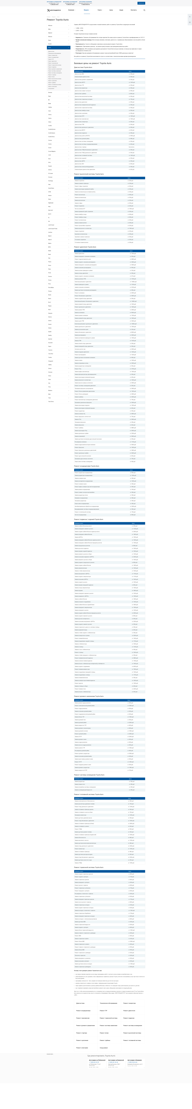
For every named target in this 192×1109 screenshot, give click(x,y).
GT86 (49, 191)
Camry (49, 114)
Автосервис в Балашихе (135, 1060)
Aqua (49, 40)
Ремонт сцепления (82, 1040)
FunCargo (50, 180)
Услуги (100, 10)
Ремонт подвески (128, 1018)
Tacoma (50, 350)
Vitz (49, 383)
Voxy (49, 386)
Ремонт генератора (129, 1003)
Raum (49, 298)
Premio (50, 276)
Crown (49, 147)
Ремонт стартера (81, 1033)
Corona (50, 140)
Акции (121, 10)
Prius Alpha (51, 287)
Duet (49, 158)
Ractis (49, 294)
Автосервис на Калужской (116, 1060)
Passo (49, 261)
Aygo (49, 96)
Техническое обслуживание (108, 1003)
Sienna (50, 317)
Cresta (49, 144)
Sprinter (50, 339)
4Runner (50, 25)
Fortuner (50, 177)
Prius (49, 283)
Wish (49, 394)
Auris (49, 47)
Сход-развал (104, 1048)
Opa (49, 258)
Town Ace (50, 353)
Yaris (49, 397)
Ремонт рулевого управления (85, 1025)
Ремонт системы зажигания (108, 1025)
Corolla (50, 125)
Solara (49, 328)
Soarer (50, 324)
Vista (49, 379)
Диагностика (80, 1003)
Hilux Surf (50, 210)
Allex (49, 29)
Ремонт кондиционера (83, 1010)
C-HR (49, 155)
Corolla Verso (51, 136)
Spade (49, 331)
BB (49, 99)
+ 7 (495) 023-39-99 (54, 4)
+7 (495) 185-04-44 (85, 4)
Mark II (49, 236)
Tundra (50, 357)
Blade (49, 103)
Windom (50, 390)
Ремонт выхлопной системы (132, 1033)
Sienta (49, 320)
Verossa (50, 372)
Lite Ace (50, 232)
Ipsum (49, 214)
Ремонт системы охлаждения (132, 1025)
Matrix (49, 243)
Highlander (50, 202)
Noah (49, 254)
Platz (49, 269)
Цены (111, 10)
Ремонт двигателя (129, 1010)
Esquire (50, 166)
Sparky (50, 335)
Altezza (50, 36)
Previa (49, 280)
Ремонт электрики (82, 1048)
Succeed (50, 342)
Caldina (50, 107)
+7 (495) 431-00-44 (70, 4)
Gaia (49, 184)
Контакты (134, 10)
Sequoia (50, 313)
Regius (49, 305)
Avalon (50, 44)
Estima (50, 169)
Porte (49, 272)
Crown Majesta (51, 151)
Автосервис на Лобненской (97, 1060)
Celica (49, 122)
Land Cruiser (51, 225)
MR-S (49, 247)
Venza (49, 368)
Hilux (49, 206)
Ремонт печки (104, 1033)
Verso (49, 375)
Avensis (50, 92)
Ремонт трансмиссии (82, 1018)
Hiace (49, 199)
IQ (48, 217)
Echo (49, 162)
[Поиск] (143, 10)
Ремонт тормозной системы (108, 1018)
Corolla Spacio (51, 133)
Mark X (50, 239)
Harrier (50, 195)
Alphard (50, 32)
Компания (71, 10)
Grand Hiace (51, 188)
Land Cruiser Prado (52, 228)
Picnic (49, 265)
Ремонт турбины (105, 1040)
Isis (49, 221)
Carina (49, 118)
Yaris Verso (51, 401)
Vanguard (50, 361)
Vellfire (50, 364)
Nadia (49, 250)
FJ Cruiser (50, 173)
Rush (49, 309)
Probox (50, 291)
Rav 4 (49, 302)
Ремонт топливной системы (132, 1040)
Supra (49, 346)
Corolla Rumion (51, 129)
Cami (49, 111)
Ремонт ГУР (103, 1010)
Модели (86, 10)
